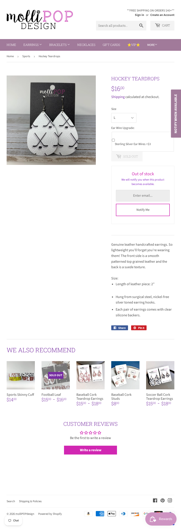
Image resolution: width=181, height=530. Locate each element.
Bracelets (58, 45)
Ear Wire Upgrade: (122, 128)
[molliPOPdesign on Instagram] (170, 501)
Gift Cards (111, 45)
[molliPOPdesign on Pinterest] (162, 501)
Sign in (139, 15)
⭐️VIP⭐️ (133, 45)
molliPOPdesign (24, 514)
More (151, 45)
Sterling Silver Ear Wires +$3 (133, 144)
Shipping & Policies (30, 501)
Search (11, 501)
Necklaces (86, 45)
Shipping (118, 96)
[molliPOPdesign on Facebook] (155, 501)
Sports (26, 56)
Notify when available (175, 113)
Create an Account (162, 15)
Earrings (31, 45)
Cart (165, 25)
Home (11, 45)
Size (113, 109)
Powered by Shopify (50, 514)
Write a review (90, 450)
